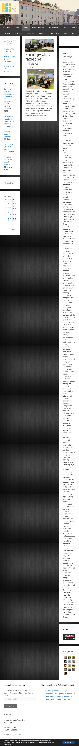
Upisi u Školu (31, 33)
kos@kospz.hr (15, 735)
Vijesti (26, 28)
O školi (16, 28)
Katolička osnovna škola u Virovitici (58, 697)
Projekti (7, 33)
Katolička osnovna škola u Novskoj (58, 699)
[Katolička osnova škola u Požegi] (39, 12)
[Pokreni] (66, 638)
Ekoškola (42, 33)
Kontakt (65, 33)
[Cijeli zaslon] (75, 638)
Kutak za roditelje (70, 28)
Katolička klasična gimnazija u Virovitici (60, 694)
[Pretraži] (73, 33)
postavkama (7, 744)
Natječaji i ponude (54, 28)
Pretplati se (10, 706)
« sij (6, 229)
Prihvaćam (68, 742)
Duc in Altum (18, 33)
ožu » (13, 229)
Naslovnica (6, 28)
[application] (69, 637)
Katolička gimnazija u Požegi (56, 691)
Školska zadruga (38, 28)
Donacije (54, 33)
